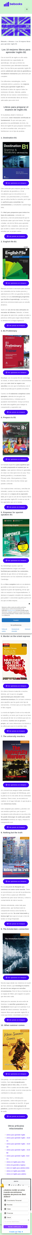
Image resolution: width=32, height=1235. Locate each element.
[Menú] (26, 9)
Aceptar (16, 620)
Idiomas (11, 41)
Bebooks (4, 41)
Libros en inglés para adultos (16, 1174)
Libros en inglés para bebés (15, 1171)
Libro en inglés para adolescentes (17, 1168)
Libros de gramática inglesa (15, 1165)
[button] (29, 604)
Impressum (27, 629)
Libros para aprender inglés (15, 1135)
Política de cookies (4, 630)
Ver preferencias (16, 625)
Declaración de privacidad (15, 630)
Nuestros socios (11, 610)
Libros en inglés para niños (15, 1162)
